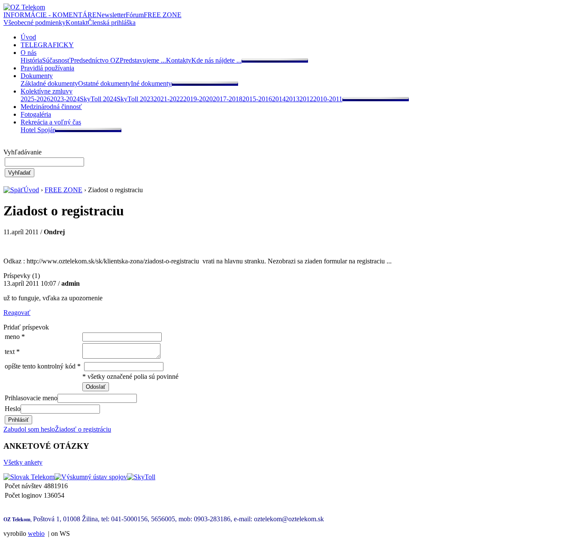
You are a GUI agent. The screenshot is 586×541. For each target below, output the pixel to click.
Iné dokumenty (151, 83)
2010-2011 (327, 99)
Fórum (135, 14)
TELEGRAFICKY (47, 44)
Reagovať (16, 312)
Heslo (13, 408)
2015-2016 (257, 99)
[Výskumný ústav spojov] (90, 477)
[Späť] (13, 189)
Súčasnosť (56, 60)
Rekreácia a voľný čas (51, 122)
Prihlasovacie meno (31, 398)
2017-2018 (227, 99)
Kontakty (178, 60)
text (10, 351)
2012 (306, 99)
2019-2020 (198, 99)
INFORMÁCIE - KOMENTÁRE (50, 14)
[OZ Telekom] (24, 7)
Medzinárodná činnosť (51, 106)
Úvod (28, 37)
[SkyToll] (141, 477)
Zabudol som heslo (29, 429)
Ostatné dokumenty (104, 83)
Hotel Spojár (38, 129)
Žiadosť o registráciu (83, 429)
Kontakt (77, 22)
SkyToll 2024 (98, 99)
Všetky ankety (22, 462)
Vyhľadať (19, 172)
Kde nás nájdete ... (216, 60)
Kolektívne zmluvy (46, 91)
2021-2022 (168, 99)
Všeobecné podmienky (34, 22)
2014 (279, 99)
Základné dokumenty (49, 83)
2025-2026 (35, 99)
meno (12, 336)
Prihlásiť (18, 420)
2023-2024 (65, 99)
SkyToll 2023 (135, 99)
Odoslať (96, 387)
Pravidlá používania (47, 68)
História (31, 60)
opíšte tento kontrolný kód (40, 366)
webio (36, 533)
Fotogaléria (36, 114)
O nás (28, 52)
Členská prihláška (112, 22)
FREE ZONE (162, 14)
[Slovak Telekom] (28, 477)
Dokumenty (37, 75)
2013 (292, 99)
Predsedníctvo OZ (95, 60)
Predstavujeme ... (143, 60)
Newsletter (111, 14)
